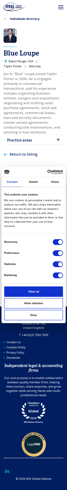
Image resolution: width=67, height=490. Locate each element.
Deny (33, 315)
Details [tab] (33, 181)
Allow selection (33, 303)
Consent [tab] (12, 181)
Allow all (33, 291)
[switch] (58, 253)
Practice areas (19, 140)
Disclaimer (13, 358)
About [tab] (55, 181)
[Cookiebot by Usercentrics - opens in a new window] (48, 172)
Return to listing (24, 154)
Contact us (13, 342)
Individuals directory (24, 19)
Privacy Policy (15, 352)
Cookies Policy (16, 347)
